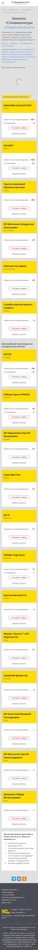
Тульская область (9, 62)
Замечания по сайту (9, 900)
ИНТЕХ (7, 354)
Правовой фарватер (16, 675)
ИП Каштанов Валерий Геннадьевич (17, 715)
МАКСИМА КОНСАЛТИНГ (18, 105)
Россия (19, 49)
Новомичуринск (26, 43)
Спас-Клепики (7, 46)
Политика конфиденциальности (13, 897)
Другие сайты (6, 902)
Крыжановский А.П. (15, 595)
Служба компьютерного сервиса (18, 306)
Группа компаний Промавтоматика (14, 186)
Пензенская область (17, 57)
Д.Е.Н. (7, 514)
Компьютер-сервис (15, 266)
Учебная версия (7, 892)
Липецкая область (16, 52)
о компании (30, 933)
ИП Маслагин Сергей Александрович (16, 756)
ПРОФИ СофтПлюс (14, 555)
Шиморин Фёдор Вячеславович (14, 796)
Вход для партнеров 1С (10, 890)
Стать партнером (8, 895)
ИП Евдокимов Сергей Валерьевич (17, 434)
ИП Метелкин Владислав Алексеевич (19, 226)
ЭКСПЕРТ (9, 145)
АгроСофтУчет (12, 474)
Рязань (4, 43)
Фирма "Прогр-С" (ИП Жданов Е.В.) (16, 635)
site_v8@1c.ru (20, 912)
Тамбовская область (19, 59)
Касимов (13, 43)
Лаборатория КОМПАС (17, 394)
